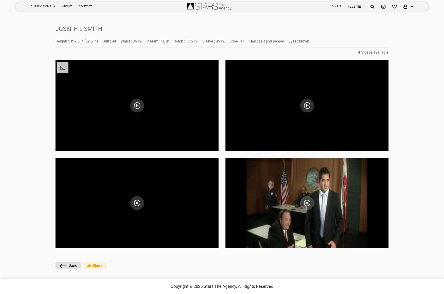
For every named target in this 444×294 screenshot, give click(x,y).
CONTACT (85, 6)
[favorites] (394, 6)
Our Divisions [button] (41, 6)
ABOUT (67, 6)
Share (98, 266)
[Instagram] (383, 6)
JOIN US (335, 6)
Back (72, 265)
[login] (406, 6)
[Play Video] (137, 105)
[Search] (372, 6)
